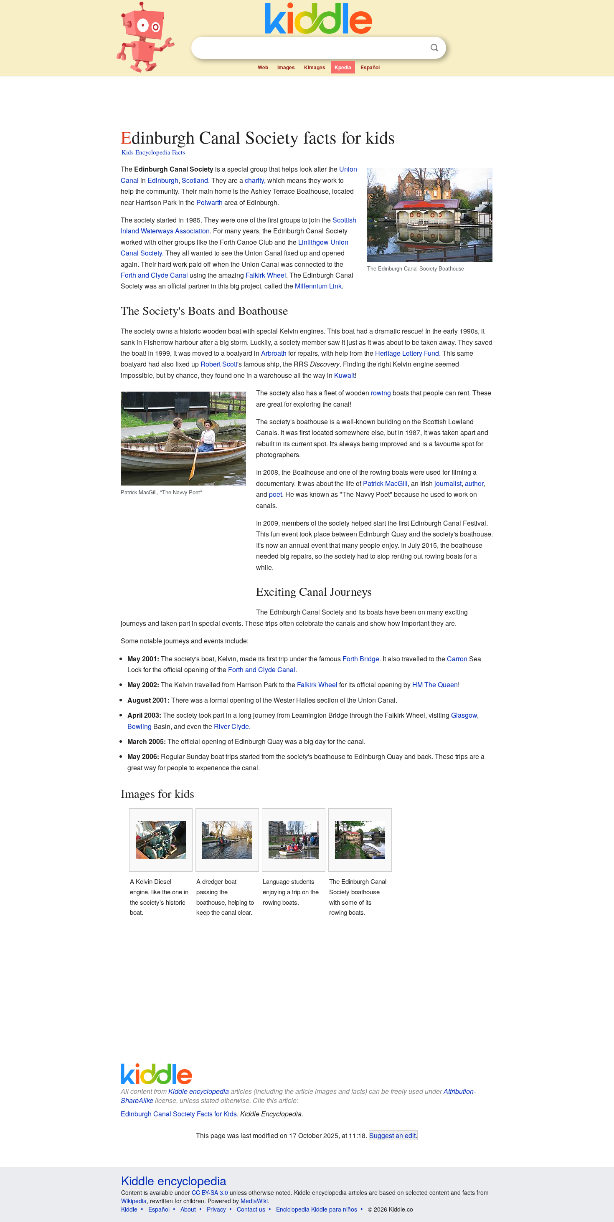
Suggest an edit (392, 1135)
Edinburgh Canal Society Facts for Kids (179, 1113)
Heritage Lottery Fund (407, 353)
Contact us (251, 1209)
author (474, 483)
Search (434, 47)
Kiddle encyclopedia (198, 1091)
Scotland (195, 180)
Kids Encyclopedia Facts (153, 152)
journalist (448, 483)
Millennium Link (318, 286)
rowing (381, 392)
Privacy (216, 1209)
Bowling (139, 726)
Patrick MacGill (385, 483)
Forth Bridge (361, 658)
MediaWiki (254, 1201)
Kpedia (343, 67)
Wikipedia (134, 1201)
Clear (417, 48)
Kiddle (129, 1209)
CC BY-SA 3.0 (210, 1192)
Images (286, 67)
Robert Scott (218, 364)
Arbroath (274, 353)
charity (254, 180)
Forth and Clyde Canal (154, 275)
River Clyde (231, 726)
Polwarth (209, 202)
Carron (457, 658)
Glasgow (464, 715)
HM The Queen (435, 684)
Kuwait (344, 375)
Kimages (314, 67)
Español (370, 67)
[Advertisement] (306, 100)
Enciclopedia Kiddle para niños (316, 1209)
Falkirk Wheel (266, 275)
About (188, 1209)
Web (263, 67)
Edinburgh (162, 180)
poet (275, 494)
